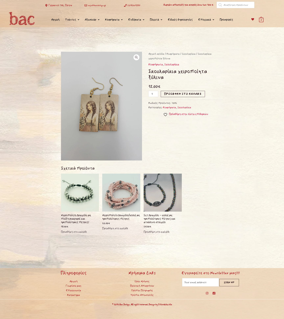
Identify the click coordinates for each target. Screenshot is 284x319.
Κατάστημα (73, 295)
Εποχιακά (204, 20)
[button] (136, 57)
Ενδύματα (134, 20)
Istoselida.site (165, 304)
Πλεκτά (154, 20)
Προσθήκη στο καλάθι (182, 94)
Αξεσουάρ (90, 20)
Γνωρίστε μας (73, 286)
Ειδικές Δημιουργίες (180, 20)
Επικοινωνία (73, 290)
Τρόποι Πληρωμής (142, 290)
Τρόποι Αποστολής (142, 295)
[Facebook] (214, 293)
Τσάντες (70, 20)
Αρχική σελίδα (156, 54)
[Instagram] (207, 293)
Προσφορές (226, 20)
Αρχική (55, 20)
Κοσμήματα (112, 20)
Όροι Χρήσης (142, 281)
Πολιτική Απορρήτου (142, 286)
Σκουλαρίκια (189, 54)
